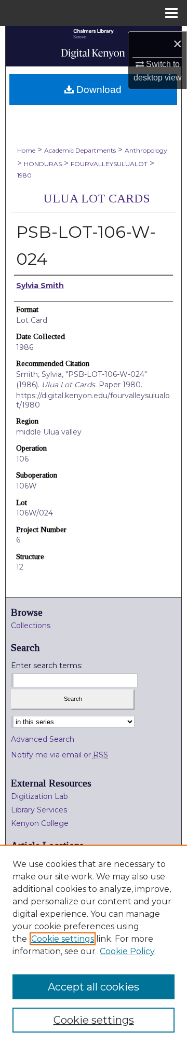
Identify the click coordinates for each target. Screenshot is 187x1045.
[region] (93, 945)
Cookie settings (62, 939)
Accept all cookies (93, 987)
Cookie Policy (127, 951)
